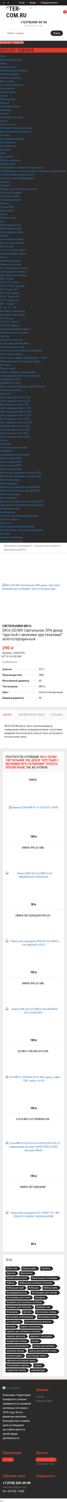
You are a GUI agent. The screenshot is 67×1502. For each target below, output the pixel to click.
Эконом (4, 113)
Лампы (4, 235)
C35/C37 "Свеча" (10, 282)
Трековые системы (11, 469)
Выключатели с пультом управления (21, 530)
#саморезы (12, 1312)
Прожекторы (7, 368)
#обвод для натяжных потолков (35, 1283)
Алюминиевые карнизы (14, 70)
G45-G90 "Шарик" (10, 293)
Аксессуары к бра (10, 224)
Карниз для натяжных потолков (19, 189)
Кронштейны (7, 88)
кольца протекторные (17, 1346)
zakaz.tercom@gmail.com (15, 1487)
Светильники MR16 (11, 465)
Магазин (8, 1459)
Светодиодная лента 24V (15, 426)
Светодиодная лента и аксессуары (20, 375)
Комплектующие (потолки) (16, 128)
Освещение (7, 210)
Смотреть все (8, 67)
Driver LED (5, 522)
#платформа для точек (18, 1297)
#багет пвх (12, 1268)
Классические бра (10, 228)
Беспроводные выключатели (17, 526)
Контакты (38, 8)
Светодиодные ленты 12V (15, 408)
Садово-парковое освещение (17, 372)
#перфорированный (17, 1292)
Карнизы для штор (11, 59)
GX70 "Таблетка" (9, 300)
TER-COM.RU (10, 545)
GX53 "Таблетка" (9, 296)
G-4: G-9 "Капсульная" (12, 250)
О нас (22, 2)
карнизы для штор (16, 1336)
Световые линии (9, 196)
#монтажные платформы (45, 1278)
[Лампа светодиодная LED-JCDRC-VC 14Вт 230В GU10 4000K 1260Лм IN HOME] (33, 1214)
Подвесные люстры (11, 339)
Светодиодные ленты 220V (16, 422)
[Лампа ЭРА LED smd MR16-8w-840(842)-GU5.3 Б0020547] (33, 1010)
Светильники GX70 (11, 461)
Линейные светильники (14, 332)
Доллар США (42, 1464)
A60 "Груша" (7, 246)
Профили (5, 393)
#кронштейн (26, 1273)
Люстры (4, 336)
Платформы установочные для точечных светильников (33, 171)
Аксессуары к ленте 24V (14, 433)
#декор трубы (29, 1268)
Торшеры (5, 444)
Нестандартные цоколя (14, 268)
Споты (4, 440)
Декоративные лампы (13, 253)
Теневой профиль (10, 199)
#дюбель (45, 1268)
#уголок (27, 1312)
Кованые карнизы (10, 77)
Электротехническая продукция (19, 515)
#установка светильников (20, 1317)
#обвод (10, 1283)
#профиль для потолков (19, 1307)
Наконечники (8, 92)
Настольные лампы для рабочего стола (23, 357)
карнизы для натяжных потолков (23, 1331)
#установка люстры (46, 1312)
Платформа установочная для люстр (22, 167)
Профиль (5, 181)
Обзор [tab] (7, 714)
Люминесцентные (10, 260)
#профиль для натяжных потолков (24, 1302)
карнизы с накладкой (41, 1336)
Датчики (5, 533)
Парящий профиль (11, 192)
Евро (52, 1464)
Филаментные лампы (12, 311)
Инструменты (8, 142)
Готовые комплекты (11, 84)
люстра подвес (14, 1355)
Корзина (40, 1396)
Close (3, 56)
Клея (3, 153)
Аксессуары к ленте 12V (14, 404)
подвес (38, 1365)
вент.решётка (13, 1322)
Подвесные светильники (14, 343)
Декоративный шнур (12, 138)
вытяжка (11, 1326)
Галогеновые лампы (12, 239)
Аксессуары (7, 81)
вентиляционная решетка (38, 1322)
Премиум (5, 110)
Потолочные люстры (12, 347)
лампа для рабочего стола (42, 1351)
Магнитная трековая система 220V (20, 472)
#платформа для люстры (44, 1292)
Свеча (3, 257)
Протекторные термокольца (16, 174)
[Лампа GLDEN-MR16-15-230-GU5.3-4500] (33, 807)
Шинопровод (7, 512)
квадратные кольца (17, 1341)
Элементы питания (11, 537)
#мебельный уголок (17, 1278)
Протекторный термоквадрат (17, 178)
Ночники (5, 365)
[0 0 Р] (66, 12)
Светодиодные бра (11, 232)
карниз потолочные (31, 1326)
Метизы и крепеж (10, 160)
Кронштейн (6, 156)
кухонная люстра (15, 1351)
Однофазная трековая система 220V (21, 501)
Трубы (3, 95)
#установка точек (47, 1317)
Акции (32, 2)
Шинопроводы (8, 483)
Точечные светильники (14, 447)
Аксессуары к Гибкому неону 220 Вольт (23, 386)
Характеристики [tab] (31, 714)
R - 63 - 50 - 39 (8, 307)
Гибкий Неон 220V (10, 379)
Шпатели (5, 149)
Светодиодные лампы (13, 271)
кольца (35, 1341)
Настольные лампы (11, 354)
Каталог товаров (12, 42)
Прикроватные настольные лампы (20, 361)
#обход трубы (51, 1288)
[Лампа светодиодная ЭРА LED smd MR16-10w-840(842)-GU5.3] (33, 943)
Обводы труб (7, 163)
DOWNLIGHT (7, 451)
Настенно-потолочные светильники (21, 350)
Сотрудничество (49, 2)
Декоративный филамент (15, 329)
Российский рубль (46, 1459)
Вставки (5, 135)
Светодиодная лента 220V (15, 411)
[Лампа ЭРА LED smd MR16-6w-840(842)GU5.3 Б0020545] (33, 875)
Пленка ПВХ (7, 207)
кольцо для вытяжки (43, 1346)
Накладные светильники (14, 454)
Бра (2, 221)
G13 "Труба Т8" (8, 289)
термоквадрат (38, 1370)
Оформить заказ (44, 1401)
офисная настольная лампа (21, 1360)
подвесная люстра (16, 1370)
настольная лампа (36, 1355)
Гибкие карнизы (9, 74)
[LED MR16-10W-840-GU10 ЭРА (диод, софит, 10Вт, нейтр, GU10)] (33, 1078)
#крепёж (11, 1273)
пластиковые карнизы (18, 1365)
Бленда (4, 102)
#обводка (34, 1288)
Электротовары (9, 519)
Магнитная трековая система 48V (20, 487)
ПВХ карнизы (7, 99)
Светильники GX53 (11, 458)
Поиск (56, 33)
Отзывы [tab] (57, 714)
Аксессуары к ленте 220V (15, 418)
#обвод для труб (15, 1288)
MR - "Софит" (7, 303)
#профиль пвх (43, 1307)
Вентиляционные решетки (15, 131)
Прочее (4, 203)
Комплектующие (10, 106)
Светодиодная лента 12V (15, 397)
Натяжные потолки (11, 117)
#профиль (40, 1297)
